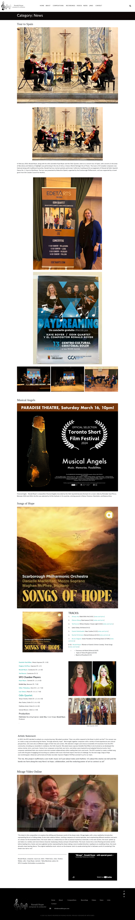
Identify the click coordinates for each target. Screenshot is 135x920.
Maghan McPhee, (24, 666)
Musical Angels (26, 400)
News (85, 5)
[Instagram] (124, 896)
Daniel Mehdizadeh (78, 631)
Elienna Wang (76, 620)
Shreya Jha (75, 616)
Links (91, 5)
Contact (99, 5)
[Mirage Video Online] (67, 803)
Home (42, 5)
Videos (79, 5)
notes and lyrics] (99, 616)
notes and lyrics (108, 624)
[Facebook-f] (124, 891)
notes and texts (74, 647)
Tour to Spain (25, 24)
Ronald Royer (77, 644)
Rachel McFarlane (77, 635)
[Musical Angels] (67, 447)
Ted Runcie (75, 624)
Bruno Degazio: (76, 638)
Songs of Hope (25, 503)
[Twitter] (124, 894)
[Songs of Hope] (67, 557)
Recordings (70, 5)
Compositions (58, 5)
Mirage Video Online (29, 771)
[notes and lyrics (98, 620)
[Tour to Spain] (67, 65)
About (48, 5)
